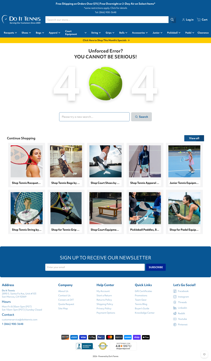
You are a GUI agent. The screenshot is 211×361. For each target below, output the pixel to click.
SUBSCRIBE (156, 267)
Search (143, 116)
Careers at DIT (66, 299)
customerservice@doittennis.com (19, 319)
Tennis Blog (141, 304)
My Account (103, 291)
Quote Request (66, 304)
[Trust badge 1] (84, 346)
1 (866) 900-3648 (12, 324)
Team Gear (141, 299)
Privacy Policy (104, 308)
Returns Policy (104, 299)
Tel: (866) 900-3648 (105, 12)
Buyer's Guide (142, 308)
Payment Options (106, 312)
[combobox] (110, 19)
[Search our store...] (172, 19)
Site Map (63, 308)
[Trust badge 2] (103, 346)
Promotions (141, 295)
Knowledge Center (145, 312)
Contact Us (64, 295)
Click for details (118, 8)
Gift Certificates (143, 291)
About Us (63, 291)
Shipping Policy (105, 304)
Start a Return (104, 295)
